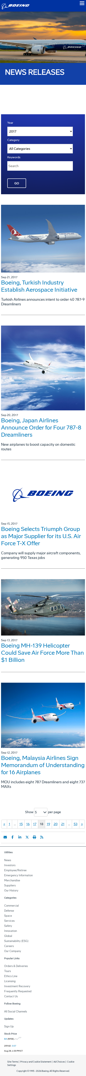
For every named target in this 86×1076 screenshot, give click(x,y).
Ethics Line (10, 976)
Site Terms (12, 1061)
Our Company (12, 951)
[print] (34, 837)
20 (56, 824)
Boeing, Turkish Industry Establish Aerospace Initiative (39, 286)
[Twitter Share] (27, 837)
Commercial (11, 905)
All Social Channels (15, 1011)
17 (34, 824)
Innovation (10, 930)
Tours (7, 971)
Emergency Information (18, 875)
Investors (9, 865)
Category (13, 140)
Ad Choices (59, 1061)
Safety (8, 925)
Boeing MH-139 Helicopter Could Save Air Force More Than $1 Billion (42, 652)
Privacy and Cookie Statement (35, 1061)
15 (21, 824)
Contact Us (11, 996)
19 (48, 824)
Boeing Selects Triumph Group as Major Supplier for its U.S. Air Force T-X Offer (41, 536)
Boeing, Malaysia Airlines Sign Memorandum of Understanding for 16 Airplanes (43, 765)
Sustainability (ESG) (16, 941)
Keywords (13, 157)
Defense (9, 910)
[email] (5, 837)
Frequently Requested (18, 991)
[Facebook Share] (12, 837)
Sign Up (9, 1026)
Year (10, 123)
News (7, 860)
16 (28, 824)
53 (75, 824)
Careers (9, 946)
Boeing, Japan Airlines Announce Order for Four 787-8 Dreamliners (41, 427)
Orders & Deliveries (16, 966)
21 (62, 824)
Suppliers (10, 885)
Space (8, 915)
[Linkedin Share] (20, 837)
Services (9, 920)
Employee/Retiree (15, 870)
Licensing (10, 981)
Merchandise (12, 880)
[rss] (42, 837)
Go (16, 183)
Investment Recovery (17, 986)
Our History (11, 890)
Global (8, 936)
